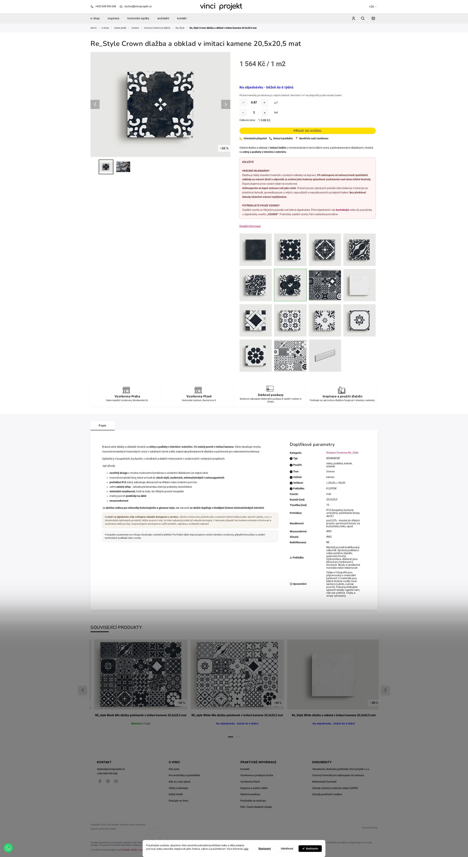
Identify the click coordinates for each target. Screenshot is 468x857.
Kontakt (245, 769)
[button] (8, 847)
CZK (371, 6)
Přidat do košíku (308, 130)
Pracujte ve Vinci (178, 800)
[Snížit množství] (243, 103)
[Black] (255, 249)
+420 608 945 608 (107, 773)
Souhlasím (312, 848)
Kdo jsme (174, 769)
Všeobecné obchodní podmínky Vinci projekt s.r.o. (341, 769)
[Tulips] (255, 285)
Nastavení (264, 848)
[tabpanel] (137, 686)
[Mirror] (359, 320)
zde (246, 848)
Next (385, 690)
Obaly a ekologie (178, 788)
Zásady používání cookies (327, 794)
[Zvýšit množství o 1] (264, 112)
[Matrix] (325, 320)
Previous (83, 690)
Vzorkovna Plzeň (250, 781)
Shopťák (126, 850)
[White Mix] (290, 355)
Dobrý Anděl (176, 794)
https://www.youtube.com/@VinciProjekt (116, 781)
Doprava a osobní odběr (254, 788)
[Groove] (290, 249)
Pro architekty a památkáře (184, 775)
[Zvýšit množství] (264, 103)
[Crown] (290, 285)
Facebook (99, 781)
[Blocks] (255, 320)
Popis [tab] (102, 425)
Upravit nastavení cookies (103, 829)
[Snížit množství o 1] (243, 112)
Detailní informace (250, 226)
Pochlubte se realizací (253, 800)
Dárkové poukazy (250, 794)
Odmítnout (287, 848)
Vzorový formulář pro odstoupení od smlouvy (338, 775)
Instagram (108, 781)
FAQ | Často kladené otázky (256, 806)
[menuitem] (97, 18)
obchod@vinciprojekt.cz (111, 769)
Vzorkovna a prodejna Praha (256, 775)
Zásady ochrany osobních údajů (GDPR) (335, 788)
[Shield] (359, 249)
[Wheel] (255, 355)
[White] (359, 285)
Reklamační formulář (324, 781)
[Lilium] (290, 320)
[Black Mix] (325, 285)
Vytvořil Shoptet (370, 827)
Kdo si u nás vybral (179, 781)
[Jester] (325, 249)
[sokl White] (325, 355)
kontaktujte (342, 209)
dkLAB (134, 850)
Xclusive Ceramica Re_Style (342, 452)
